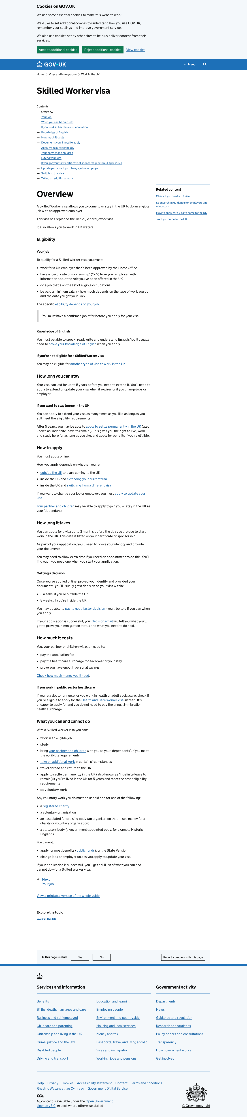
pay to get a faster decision (85, 608)
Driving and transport (52, 1058)
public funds (85, 850)
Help (40, 1083)
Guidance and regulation (174, 1018)
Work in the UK (90, 74)
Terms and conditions (146, 1083)
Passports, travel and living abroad (122, 1042)
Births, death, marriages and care (61, 1009)
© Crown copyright (196, 1106)
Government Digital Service (108, 1088)
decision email (102, 621)
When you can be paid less (57, 122)
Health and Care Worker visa (102, 700)
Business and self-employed (57, 1018)
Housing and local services (116, 1026)
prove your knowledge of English (72, 344)
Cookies (68, 1083)
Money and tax (107, 1034)
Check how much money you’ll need (63, 675)
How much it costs (52, 137)
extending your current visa (87, 479)
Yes (83, 957)
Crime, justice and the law (56, 1042)
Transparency (166, 1042)
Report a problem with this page (183, 957)
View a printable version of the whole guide (68, 896)
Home (40, 74)
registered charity (56, 806)
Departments (166, 1001)
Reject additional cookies (102, 50)
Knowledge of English (54, 132)
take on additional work (57, 762)
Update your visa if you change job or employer (70, 168)
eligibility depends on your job (77, 304)
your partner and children (67, 751)
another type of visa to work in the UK (97, 364)
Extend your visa (51, 158)
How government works (173, 1050)
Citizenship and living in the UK (59, 1034)
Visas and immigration (63, 74)
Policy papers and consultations (179, 1034)
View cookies (135, 49)
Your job (46, 117)
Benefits (43, 1001)
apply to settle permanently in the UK (113, 426)
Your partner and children (57, 153)
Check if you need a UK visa (173, 196)
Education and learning (113, 1001)
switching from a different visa (89, 485)
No (105, 957)
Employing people (109, 1009)
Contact (121, 1083)
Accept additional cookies (58, 50)
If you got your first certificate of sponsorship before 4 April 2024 (81, 163)
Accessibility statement (94, 1083)
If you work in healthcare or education (64, 127)
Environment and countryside (118, 1018)
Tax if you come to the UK (171, 219)
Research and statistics (173, 1026)
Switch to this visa (52, 173)
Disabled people (49, 1050)
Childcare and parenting (55, 1026)
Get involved (165, 1058)
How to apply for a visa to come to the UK (181, 213)
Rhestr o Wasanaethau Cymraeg (60, 1088)
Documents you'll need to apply (60, 142)
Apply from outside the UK (57, 147)
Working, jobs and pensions (116, 1058)
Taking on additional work (57, 178)
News (160, 1009)
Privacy (52, 1083)
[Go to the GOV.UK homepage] (51, 64)
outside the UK (51, 473)
